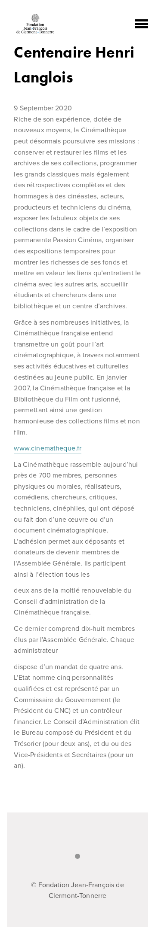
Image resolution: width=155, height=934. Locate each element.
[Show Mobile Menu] (141, 23)
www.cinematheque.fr (47, 448)
